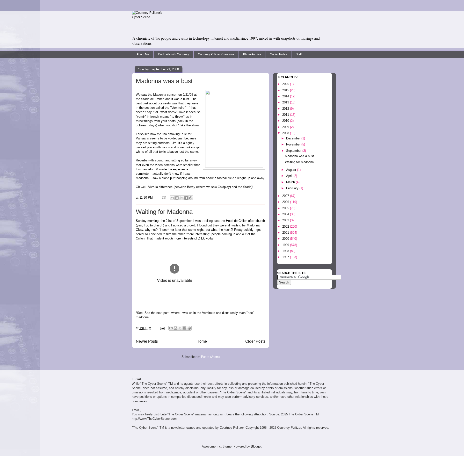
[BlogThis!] (176, 197)
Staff (299, 54)
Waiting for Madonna (164, 211)
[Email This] (172, 197)
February (292, 188)
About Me (143, 54)
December (293, 138)
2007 (286, 196)
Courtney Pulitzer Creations (216, 54)
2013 (286, 102)
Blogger (256, 446)
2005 (286, 208)
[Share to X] (181, 197)
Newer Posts (147, 341)
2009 (286, 127)
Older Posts (255, 341)
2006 (286, 202)
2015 (286, 90)
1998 (286, 251)
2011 (286, 114)
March (291, 182)
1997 (286, 257)
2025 (286, 84)
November (293, 144)
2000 (286, 238)
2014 (286, 96)
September (294, 150)
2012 (286, 108)
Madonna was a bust (164, 81)
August (291, 170)
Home (201, 341)
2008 (286, 133)
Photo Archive (252, 54)
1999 (286, 245)
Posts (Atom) (210, 357)
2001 (286, 232)
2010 (286, 121)
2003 (286, 220)
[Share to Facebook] (186, 197)
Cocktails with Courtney (173, 54)
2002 (286, 226)
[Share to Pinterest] (190, 197)
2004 (286, 214)
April (289, 176)
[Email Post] (163, 197)
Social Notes (278, 54)
